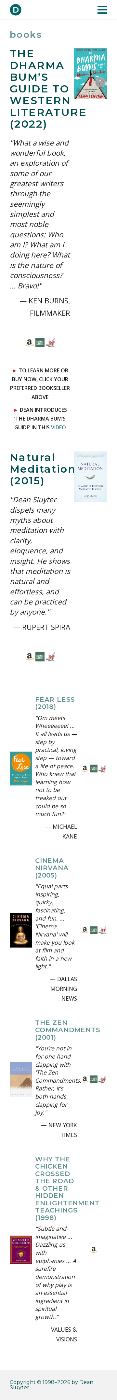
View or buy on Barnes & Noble (40, 343)
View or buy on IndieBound (50, 343)
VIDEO (58, 427)
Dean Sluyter (15, 10)
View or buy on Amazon (29, 343)
